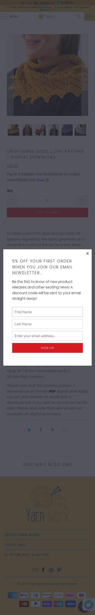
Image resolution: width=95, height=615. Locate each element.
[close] (88, 253)
